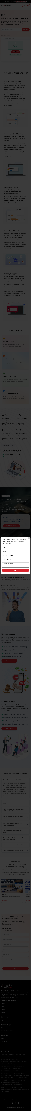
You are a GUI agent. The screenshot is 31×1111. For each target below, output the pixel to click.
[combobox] (2, 555)
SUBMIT (16, 570)
